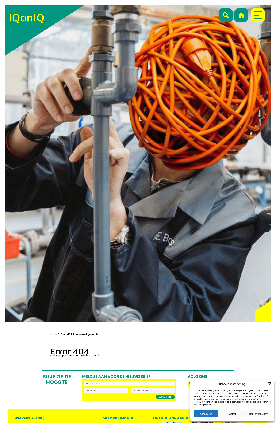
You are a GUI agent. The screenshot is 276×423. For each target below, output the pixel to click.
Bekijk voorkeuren (258, 413)
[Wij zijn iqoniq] (27, 30)
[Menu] (258, 15)
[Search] (226, 15)
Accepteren (206, 413)
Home (53, 334)
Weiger (232, 413)
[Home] (241, 15)
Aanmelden (165, 396)
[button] (269, 384)
